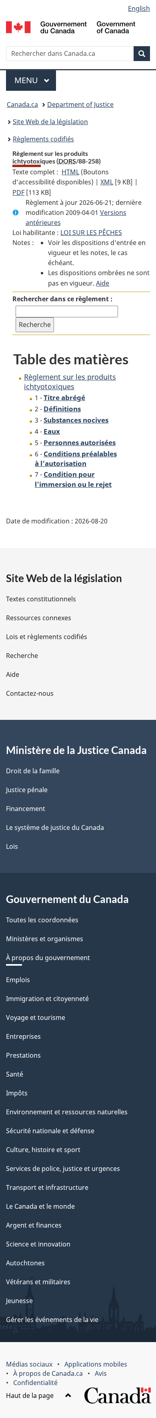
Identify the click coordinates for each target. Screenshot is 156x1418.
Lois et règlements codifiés (46, 636)
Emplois (18, 979)
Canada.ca (22, 104)
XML (106, 182)
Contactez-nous (30, 693)
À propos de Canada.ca (48, 1373)
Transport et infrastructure (47, 1187)
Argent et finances (34, 1225)
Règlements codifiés (43, 139)
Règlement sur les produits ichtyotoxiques (70, 381)
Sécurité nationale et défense (50, 1130)
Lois (12, 846)
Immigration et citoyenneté (47, 998)
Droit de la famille (33, 770)
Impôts (17, 1093)
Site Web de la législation (50, 121)
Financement (25, 808)
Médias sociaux (29, 1364)
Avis (101, 1373)
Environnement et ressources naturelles (67, 1111)
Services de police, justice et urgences (63, 1168)
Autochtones (25, 1263)
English (139, 8)
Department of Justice (80, 104)
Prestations (23, 1055)
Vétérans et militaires (38, 1281)
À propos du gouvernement (48, 957)
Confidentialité (35, 1382)
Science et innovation (38, 1244)
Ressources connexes (38, 617)
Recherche (22, 655)
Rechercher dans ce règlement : (62, 298)
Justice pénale (27, 789)
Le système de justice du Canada (55, 827)
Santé (14, 1074)
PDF (18, 192)
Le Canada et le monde (40, 1206)
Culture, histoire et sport (43, 1149)
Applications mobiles (95, 1364)
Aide (102, 283)
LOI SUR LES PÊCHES (91, 232)
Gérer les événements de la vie (52, 1319)
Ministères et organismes (44, 938)
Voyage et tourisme (35, 1017)
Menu (35, 80)
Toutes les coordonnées (42, 919)
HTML (70, 172)
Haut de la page (30, 1395)
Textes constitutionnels (41, 599)
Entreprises (23, 1036)
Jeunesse (19, 1300)
